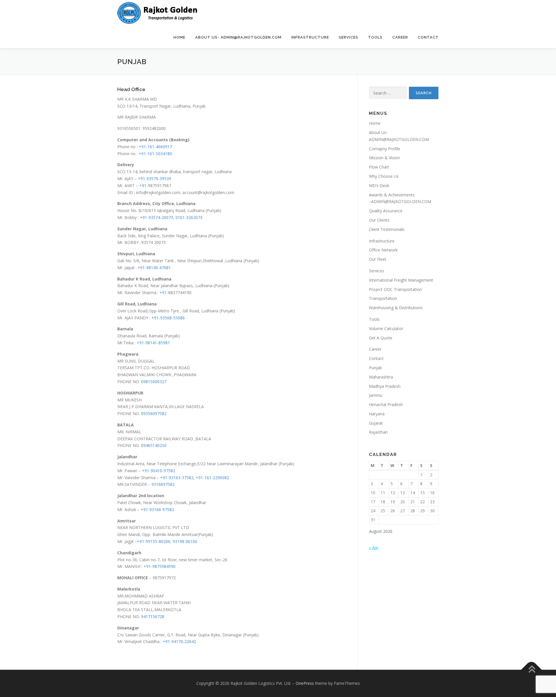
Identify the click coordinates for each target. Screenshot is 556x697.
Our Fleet (377, 259)
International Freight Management (401, 280)
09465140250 (154, 445)
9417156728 (152, 616)
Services (348, 37)
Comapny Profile (384, 148)
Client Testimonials (387, 229)
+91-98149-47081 (154, 267)
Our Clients (379, 220)
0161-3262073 (188, 217)
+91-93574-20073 (156, 217)
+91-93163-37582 (176, 477)
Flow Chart (379, 167)
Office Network (383, 250)
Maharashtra (381, 377)
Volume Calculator (386, 328)
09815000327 (154, 381)
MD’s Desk (379, 185)
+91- (164, 292)
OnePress (305, 683)
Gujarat (376, 423)
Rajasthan (378, 432)
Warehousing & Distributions (396, 307)
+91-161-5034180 (155, 153)
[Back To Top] (531, 670)
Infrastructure (310, 37)
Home (179, 37)
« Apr (373, 547)
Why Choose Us (384, 176)
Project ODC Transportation (395, 289)
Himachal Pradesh (386, 404)
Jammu (375, 395)
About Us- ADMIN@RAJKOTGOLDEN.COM (238, 37)
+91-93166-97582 (157, 509)
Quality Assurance (386, 210)
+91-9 (144, 185)
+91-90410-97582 (158, 470)
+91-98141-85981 (153, 342)
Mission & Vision (384, 157)
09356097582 (154, 413)
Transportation (383, 298)
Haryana (377, 414)
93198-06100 (185, 541)
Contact (428, 37)
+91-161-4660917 (155, 146)
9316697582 (163, 484)
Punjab (375, 367)
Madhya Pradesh (384, 386)
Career (400, 37)
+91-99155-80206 (153, 541)
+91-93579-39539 (154, 178)
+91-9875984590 (159, 566)
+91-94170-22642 (179, 641)
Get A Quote (380, 338)
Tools (375, 37)
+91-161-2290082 (212, 477)
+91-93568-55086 (168, 318)
